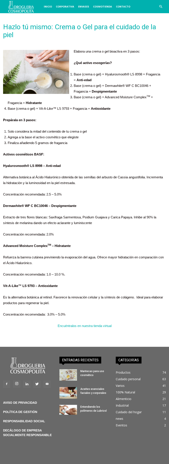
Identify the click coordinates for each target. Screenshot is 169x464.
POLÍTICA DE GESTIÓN (20, 412)
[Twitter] (36, 384)
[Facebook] (6, 384)
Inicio (48, 6)
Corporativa (65, 6)
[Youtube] (47, 384)
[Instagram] (16, 383)
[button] (160, 7)
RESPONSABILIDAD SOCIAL (24, 421)
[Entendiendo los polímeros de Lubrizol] (68, 410)
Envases (83, 6)
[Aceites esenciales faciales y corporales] (68, 393)
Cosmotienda (102, 6)
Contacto (123, 6)
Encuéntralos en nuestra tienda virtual (85, 326)
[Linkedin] (26, 384)
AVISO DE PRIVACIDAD (20, 402)
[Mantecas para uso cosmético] (68, 375)
